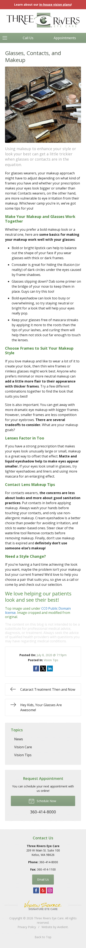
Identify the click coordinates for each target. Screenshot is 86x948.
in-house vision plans (55, 4)
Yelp (43, 890)
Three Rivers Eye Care (49, 918)
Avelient (62, 927)
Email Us (43, 879)
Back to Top (43, 937)
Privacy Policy (27, 927)
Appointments (65, 38)
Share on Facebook (36, 668)
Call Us (28, 38)
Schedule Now (46, 801)
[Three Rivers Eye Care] (43, 20)
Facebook (36, 890)
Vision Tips (51, 660)
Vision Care (23, 747)
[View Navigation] (6, 38)
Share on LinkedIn (50, 668)
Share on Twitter (43, 668)
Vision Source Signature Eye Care (43, 905)
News (18, 739)
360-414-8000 (48, 862)
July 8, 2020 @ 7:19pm (52, 655)
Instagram (50, 890)
